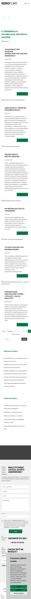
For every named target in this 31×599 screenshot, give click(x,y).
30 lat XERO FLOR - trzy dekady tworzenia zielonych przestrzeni (15, 359)
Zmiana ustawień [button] (18, 593)
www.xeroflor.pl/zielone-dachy (13, 271)
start (3, 331)
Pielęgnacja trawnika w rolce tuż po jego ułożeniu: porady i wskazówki (15, 366)
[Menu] (21, 3)
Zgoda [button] (18, 586)
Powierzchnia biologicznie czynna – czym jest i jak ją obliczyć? (14, 295)
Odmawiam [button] (18, 590)
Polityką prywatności (17, 520)
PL (25, 3)
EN (28, 3)
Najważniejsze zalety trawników (14, 209)
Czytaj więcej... (22, 94)
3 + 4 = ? (3, 513)
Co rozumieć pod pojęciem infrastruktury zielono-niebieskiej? (16, 52)
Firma (5, 591)
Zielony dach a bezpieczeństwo (12, 155)
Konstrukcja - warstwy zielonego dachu (15, 109)
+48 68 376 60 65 (17, 542)
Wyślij (15, 531)
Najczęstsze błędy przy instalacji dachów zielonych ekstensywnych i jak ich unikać (15, 372)
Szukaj (24, 339)
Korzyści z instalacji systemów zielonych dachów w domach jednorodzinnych (15, 378)
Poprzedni (10, 331)
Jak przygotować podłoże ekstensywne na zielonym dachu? (15, 384)
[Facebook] (3, 579)
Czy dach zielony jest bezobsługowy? (14, 248)
